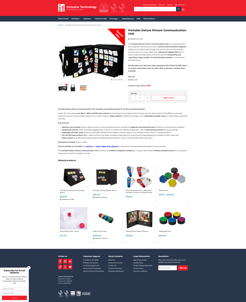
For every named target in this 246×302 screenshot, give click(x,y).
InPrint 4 (89, 146)
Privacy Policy (138, 268)
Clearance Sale (101, 19)
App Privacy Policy (140, 260)
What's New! (63, 19)
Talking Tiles (163, 190)
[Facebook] (60, 261)
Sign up (183, 268)
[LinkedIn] (70, 261)
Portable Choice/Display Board (105, 190)
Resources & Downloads (150, 4)
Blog (138, 19)
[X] (65, 267)
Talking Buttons (165, 231)
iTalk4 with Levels (99, 231)
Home (60, 25)
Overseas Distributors (116, 271)
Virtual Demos (149, 19)
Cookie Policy (138, 263)
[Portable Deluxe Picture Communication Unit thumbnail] (62, 88)
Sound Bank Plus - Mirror (69, 231)
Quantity (134, 93)
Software (87, 19)
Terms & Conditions (140, 271)
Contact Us (162, 4)
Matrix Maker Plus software (107, 146)
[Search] (178, 9)
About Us (170, 4)
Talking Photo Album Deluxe (137, 231)
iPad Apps (114, 19)
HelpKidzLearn (128, 19)
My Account (181, 4)
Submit (14, 298)
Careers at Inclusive (115, 263)
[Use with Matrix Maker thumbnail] (83, 88)
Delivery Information (90, 263)
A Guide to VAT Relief (90, 260)
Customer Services (115, 268)
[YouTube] (70, 267)
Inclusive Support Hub (91, 265)
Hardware (75, 19)
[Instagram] (65, 261)
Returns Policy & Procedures (93, 271)
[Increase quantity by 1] (147, 97)
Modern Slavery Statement (143, 265)
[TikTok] (60, 267)
